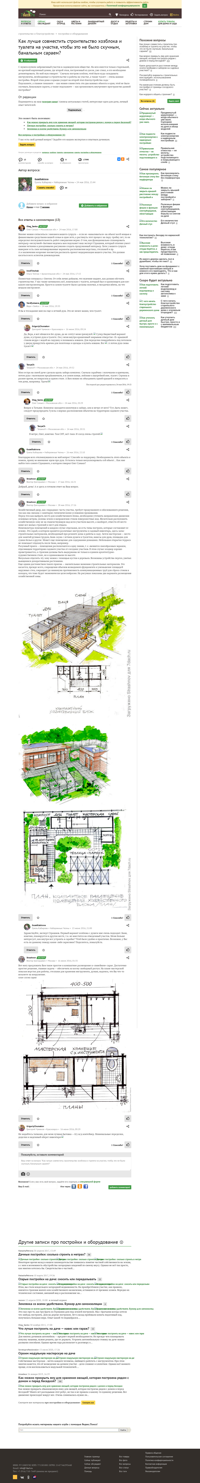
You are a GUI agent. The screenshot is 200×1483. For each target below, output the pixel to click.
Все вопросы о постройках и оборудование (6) (41, 134)
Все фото (123, 1460)
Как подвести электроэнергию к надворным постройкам (170, 137)
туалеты (60, 152)
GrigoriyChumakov (41, 326)
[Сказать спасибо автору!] (127, 263)
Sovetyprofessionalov (28, 1349)
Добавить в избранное (95, 205)
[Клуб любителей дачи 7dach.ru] (28, 13)
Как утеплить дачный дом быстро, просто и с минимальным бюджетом (170, 322)
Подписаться (74, 110)
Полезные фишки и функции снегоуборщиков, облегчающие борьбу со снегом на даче (170, 210)
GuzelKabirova (33, 449)
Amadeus (22, 1374)
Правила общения (153, 1453)
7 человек (45, 207)
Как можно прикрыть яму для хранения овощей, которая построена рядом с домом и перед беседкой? (79, 122)
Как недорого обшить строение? (156, 94)
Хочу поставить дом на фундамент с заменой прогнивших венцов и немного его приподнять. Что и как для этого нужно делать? (159, 269)
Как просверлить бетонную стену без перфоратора (170, 175)
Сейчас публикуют (92, 1460)
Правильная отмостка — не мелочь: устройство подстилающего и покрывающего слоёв (170, 155)
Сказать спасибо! (45, 187)
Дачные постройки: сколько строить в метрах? (50, 125)
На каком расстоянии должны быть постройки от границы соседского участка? (157, 87)
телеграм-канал (50, 101)
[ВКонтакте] (119, 159)
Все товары (124, 1456)
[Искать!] (110, 14)
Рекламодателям (152, 1471)
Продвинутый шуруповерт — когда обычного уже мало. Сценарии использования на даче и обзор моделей (169, 121)
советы (77, 152)
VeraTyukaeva (33, 303)
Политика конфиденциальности (159, 1460)
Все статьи (124, 1467)
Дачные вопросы (91, 1467)
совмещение (69, 152)
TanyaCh (30, 364)
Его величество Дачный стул (169, 221)
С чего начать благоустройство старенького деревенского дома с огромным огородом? (170, 307)
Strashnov (31, 478)
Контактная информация (156, 1464)
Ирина (30, 207)
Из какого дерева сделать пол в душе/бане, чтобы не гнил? (156, 260)
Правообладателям (153, 1467)
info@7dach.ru (26, 1468)
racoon (21, 1300)
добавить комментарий (120, 1187)
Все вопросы (125, 1464)
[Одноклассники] (122, 159)
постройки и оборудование (91, 152)
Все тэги (123, 1471)
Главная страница (92, 1456)
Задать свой (174, 101)
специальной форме (90, 1181)
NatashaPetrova (25, 1250)
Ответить (25, 263)
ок (145, 6)
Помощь (88, 1471)
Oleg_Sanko (32, 226)
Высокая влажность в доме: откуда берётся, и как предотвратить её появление (169, 248)
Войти (176, 14)
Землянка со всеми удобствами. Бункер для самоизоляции (56, 128)
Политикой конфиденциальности (123, 5)
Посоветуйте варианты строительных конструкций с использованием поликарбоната (158, 77)
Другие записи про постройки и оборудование (68, 1242)
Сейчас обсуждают (92, 1464)
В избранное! (30, 60)
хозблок (53, 152)
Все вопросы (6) (148, 101)
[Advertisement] (74, 1216)
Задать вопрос (27, 144)
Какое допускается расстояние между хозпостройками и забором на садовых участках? (159, 68)
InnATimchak (33, 270)
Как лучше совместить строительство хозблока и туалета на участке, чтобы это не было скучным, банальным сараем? (158, 47)
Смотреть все (88, 1402)
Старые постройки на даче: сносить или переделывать (57, 1279)
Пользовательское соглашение (159, 1456)
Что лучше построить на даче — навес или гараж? (53, 1328)
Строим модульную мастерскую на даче (46, 1353)
